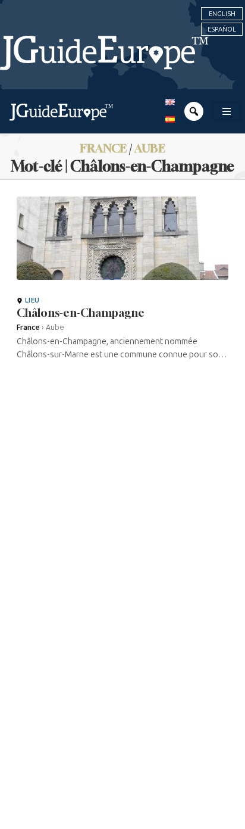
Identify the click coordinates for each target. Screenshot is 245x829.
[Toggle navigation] (226, 111)
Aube (149, 148)
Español (222, 29)
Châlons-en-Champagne (81, 312)
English (222, 14)
